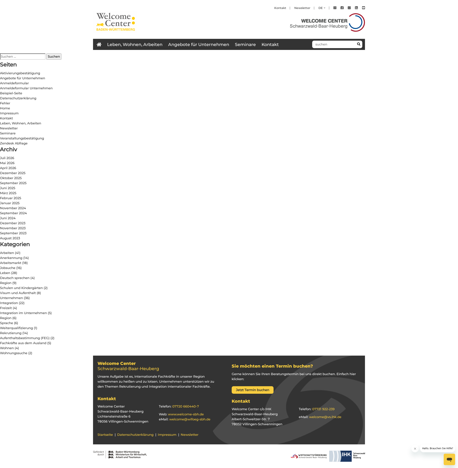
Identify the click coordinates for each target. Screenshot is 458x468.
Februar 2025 (10, 198)
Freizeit (6, 308)
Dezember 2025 (12, 173)
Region (5, 283)
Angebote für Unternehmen (198, 44)
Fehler (5, 103)
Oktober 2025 (11, 178)
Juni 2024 (8, 218)
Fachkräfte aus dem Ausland (23, 343)
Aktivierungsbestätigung (20, 73)
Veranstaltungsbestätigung (22, 138)
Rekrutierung (10, 333)
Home (5, 108)
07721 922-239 (323, 409)
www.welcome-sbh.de (185, 414)
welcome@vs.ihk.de (324, 417)
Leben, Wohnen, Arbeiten (134, 44)
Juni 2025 (7, 188)
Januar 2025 (10, 203)
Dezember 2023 (12, 223)
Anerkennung (11, 258)
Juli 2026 (7, 158)
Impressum (9, 113)
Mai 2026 (7, 163)
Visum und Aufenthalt (18, 293)
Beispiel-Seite (11, 93)
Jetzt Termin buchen (252, 390)
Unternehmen (11, 298)
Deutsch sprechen (15, 278)
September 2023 (13, 233)
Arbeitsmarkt (10, 263)
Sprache (6, 323)
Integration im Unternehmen (23, 313)
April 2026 (8, 168)
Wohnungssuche (13, 353)
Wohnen (7, 348)
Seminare (245, 44)
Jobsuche (7, 268)
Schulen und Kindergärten (21, 288)
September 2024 (13, 213)
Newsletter (302, 8)
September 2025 (13, 183)
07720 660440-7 (185, 406)
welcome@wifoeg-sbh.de (189, 419)
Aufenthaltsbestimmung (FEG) (25, 338)
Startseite (105, 435)
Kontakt (280, 8)
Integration (9, 303)
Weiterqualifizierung (16, 328)
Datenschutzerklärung (18, 98)
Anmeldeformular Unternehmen (26, 88)
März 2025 (8, 193)
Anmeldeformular (14, 83)
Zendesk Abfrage (14, 143)
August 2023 (10, 238)
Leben (5, 273)
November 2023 (13, 228)
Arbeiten (7, 253)
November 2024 (13, 208)
